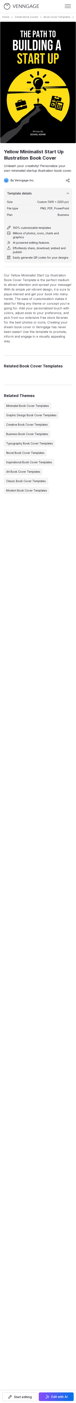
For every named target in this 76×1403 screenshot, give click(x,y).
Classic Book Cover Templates (26, 481)
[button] (19, 1396)
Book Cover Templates (57, 16)
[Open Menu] (68, 6)
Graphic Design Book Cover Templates (31, 415)
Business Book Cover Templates (27, 434)
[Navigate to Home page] (21, 6)
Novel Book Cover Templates (25, 452)
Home (5, 16)
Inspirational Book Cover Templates (29, 462)
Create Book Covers (26, 16)
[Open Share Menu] (68, 180)
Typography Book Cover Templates (29, 443)
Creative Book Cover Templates (27, 424)
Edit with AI (59, 1397)
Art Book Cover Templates (23, 471)
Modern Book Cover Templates (26, 490)
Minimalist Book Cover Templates (27, 405)
